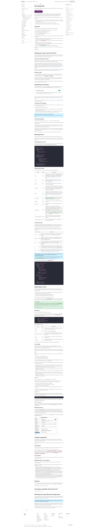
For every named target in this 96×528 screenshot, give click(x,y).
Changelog (56, 1)
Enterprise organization (45, 498)
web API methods (57, 70)
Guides (28, 1)
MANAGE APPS (72, 1)
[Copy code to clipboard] (62, 146)
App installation (68, 27)
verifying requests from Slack (57, 179)
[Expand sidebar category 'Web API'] (31, 13)
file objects (56, 250)
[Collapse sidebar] (26, 510)
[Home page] (35, 4)
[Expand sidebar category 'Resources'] (31, 6)
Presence (67, 31)
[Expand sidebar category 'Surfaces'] (31, 36)
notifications (56, 66)
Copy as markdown (68, 4)
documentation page (44, 115)
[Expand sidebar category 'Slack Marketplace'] (31, 35)
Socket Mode (49, 100)
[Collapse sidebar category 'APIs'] (31, 11)
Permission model (68, 12)
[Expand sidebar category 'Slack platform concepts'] (31, 8)
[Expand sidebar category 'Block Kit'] (31, 27)
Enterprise (58, 500)
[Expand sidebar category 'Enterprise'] (31, 29)
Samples (34, 1)
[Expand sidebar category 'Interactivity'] (31, 33)
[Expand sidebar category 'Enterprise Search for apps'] (31, 30)
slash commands (49, 66)
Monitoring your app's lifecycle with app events (69, 35)
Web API (51, 56)
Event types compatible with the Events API (70, 33)
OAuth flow (48, 128)
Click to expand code (39, 307)
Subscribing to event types (69, 13)
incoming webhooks (45, 56)
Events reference (38, 11)
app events (37, 69)
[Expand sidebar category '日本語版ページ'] (31, 42)
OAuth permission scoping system (48, 120)
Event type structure (68, 20)
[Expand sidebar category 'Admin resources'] (31, 25)
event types (40, 224)
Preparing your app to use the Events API (69, 9)
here (59, 15)
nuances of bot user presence (44, 485)
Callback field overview (69, 19)
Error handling (68, 23)
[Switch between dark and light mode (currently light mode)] (62, 1)
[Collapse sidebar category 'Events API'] (31, 15)
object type (58, 224)
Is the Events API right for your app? (69, 11)
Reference (31, 1)
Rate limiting (67, 22)
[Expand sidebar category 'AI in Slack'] (31, 10)
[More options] (71, 4)
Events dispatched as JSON (69, 18)
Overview (67, 7)
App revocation (68, 28)
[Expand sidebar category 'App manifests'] (31, 24)
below (46, 177)
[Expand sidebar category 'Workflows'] (31, 38)
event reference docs (50, 129)
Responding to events (68, 21)
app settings (40, 87)
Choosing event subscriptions (70, 14)
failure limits (45, 360)
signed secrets (61, 180)
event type (59, 191)
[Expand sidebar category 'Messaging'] (31, 34)
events (52, 17)
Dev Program (60, 1)
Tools (36, 1)
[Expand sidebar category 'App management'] (31, 22)
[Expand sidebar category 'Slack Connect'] (31, 21)
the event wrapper (49, 194)
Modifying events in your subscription (69, 30)
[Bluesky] (70, 525)
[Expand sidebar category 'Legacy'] (31, 40)
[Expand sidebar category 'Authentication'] (31, 26)
